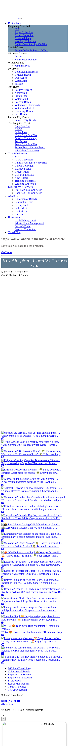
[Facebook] (6, 701)
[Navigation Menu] (20, 18)
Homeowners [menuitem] (15, 217)
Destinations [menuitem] (14, 23)
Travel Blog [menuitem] (14, 232)
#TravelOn (7, 704)
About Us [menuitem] (13, 195)
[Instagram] (2, 701)
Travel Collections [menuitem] (17, 153)
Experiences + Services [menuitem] (20, 186)
